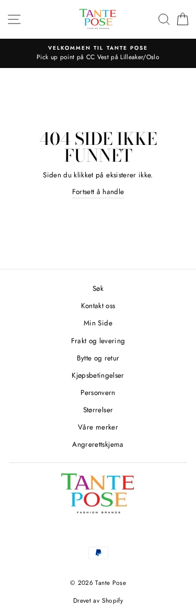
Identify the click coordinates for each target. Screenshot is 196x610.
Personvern (97, 392)
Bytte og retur (98, 358)
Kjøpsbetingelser (98, 375)
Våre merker (98, 427)
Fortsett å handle (98, 191)
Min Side (98, 323)
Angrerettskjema (97, 444)
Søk (98, 288)
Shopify (112, 600)
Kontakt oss (98, 305)
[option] (98, 53)
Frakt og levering (98, 340)
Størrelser (98, 409)
